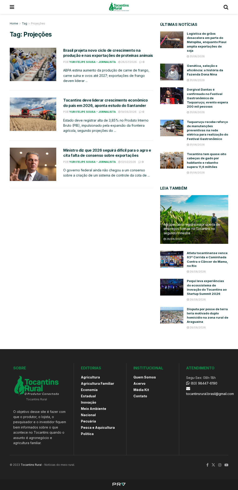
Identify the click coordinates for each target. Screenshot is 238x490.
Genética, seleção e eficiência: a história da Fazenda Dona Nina (205, 70)
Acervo (139, 383)
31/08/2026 (197, 56)
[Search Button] (226, 7)
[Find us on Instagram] (219, 465)
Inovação (88, 402)
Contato (140, 396)
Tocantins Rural (31, 464)
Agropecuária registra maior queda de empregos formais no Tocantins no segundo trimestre (192, 228)
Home (14, 23)
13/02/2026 (128, 161)
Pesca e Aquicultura (98, 427)
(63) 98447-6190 (203, 383)
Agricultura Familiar (97, 383)
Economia (89, 390)
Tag (24, 23)
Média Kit (141, 390)
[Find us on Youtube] (226, 465)
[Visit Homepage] (119, 7)
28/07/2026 (128, 62)
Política (87, 434)
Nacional (88, 415)
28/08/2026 (174, 239)
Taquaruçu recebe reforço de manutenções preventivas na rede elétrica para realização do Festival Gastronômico (207, 130)
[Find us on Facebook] (207, 465)
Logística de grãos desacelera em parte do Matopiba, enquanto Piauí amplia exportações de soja (206, 42)
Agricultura (90, 377)
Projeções (38, 23)
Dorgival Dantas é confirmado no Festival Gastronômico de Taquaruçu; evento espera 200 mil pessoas (207, 98)
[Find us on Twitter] (213, 465)
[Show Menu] (12, 7)
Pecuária (88, 421)
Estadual (88, 396)
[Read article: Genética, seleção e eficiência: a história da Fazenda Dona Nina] (171, 72)
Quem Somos (144, 377)
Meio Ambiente (93, 409)
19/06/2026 (128, 111)
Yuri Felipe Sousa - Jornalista (92, 62)
